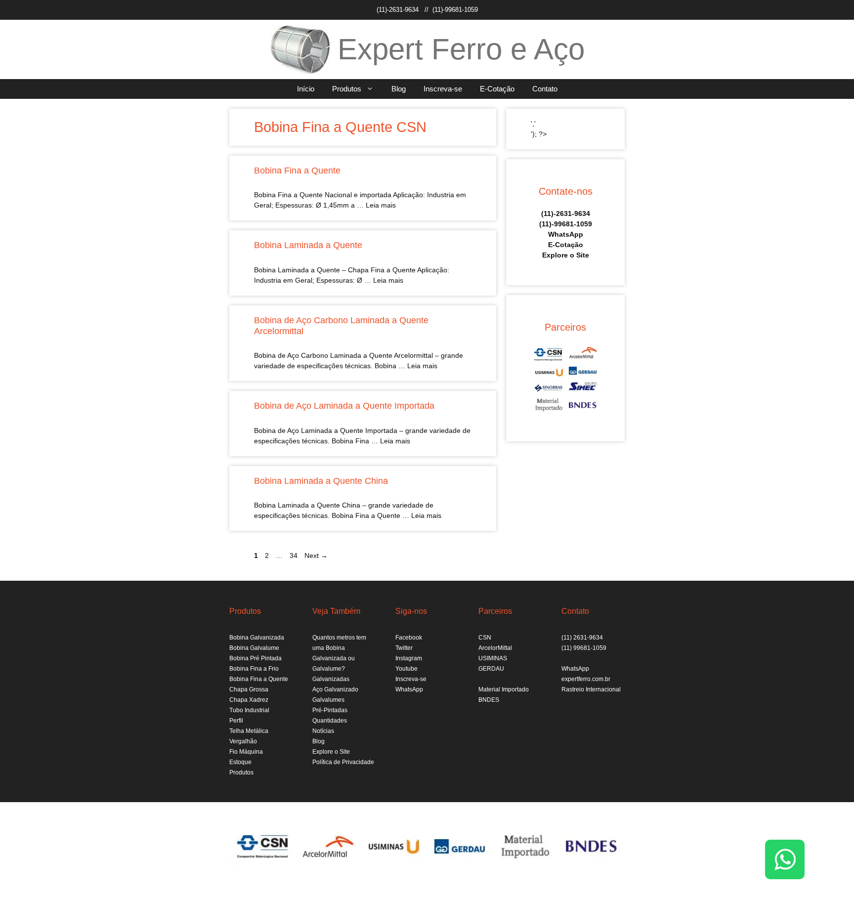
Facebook (408, 637)
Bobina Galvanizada (256, 637)
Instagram (408, 658)
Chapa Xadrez (248, 699)
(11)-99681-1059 (455, 9)
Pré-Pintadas (329, 710)
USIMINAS (492, 658)
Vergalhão (243, 741)
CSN (484, 637)
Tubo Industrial (249, 710)
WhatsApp (565, 234)
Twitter (404, 647)
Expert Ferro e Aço (461, 49)
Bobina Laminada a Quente (308, 245)
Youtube (406, 668)
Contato (544, 89)
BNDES (488, 699)
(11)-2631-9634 (398, 9)
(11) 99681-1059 (583, 647)
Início (305, 89)
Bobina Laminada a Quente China (321, 481)
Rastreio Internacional (591, 689)
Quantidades (329, 720)
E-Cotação (497, 89)
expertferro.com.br (585, 679)
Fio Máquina (246, 751)
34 (294, 555)
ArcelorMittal (495, 647)
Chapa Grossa (248, 689)
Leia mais (381, 205)
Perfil (236, 720)
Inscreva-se (443, 89)
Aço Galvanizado (335, 689)
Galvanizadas (330, 679)
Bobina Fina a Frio (254, 668)
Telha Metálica (248, 731)
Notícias (323, 731)
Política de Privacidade (343, 762)
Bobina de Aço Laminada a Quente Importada (344, 406)
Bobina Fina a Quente (297, 170)
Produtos (346, 89)
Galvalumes (328, 699)
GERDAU (491, 668)
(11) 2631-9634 (582, 637)
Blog (398, 89)
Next (316, 555)
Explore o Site (565, 255)
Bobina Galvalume (254, 647)
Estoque (240, 762)
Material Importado (503, 689)
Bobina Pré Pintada (255, 658)
